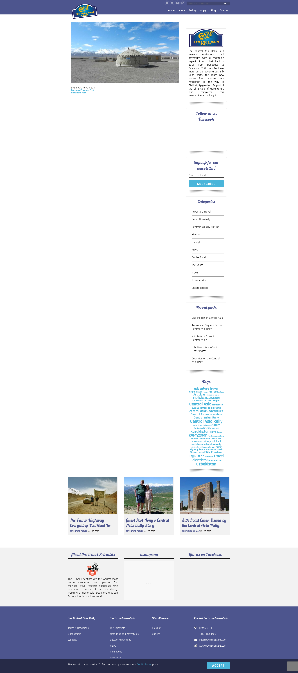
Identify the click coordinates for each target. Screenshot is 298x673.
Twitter (172, 2)
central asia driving (210, 407)
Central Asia (200, 404)
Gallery (192, 10)
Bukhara (215, 397)
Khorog (219, 432)
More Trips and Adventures (124, 634)
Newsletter (116, 657)
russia (220, 449)
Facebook (167, 2)
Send (226, 3)
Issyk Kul (215, 428)
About (181, 10)
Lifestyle (196, 242)
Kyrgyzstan (198, 435)
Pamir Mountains (207, 449)
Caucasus (197, 401)
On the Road (199, 257)
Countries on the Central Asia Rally (206, 360)
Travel (195, 272)
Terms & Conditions (78, 628)
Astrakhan (199, 394)
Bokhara (206, 398)
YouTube (177, 2)
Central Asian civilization (206, 414)
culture (215, 425)
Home (171, 10)
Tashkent (209, 457)
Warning (72, 639)
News (195, 249)
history (207, 428)
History (196, 234)
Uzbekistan (206, 464)
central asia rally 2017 (202, 425)
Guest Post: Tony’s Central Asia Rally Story (147, 523)
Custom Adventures (120, 639)
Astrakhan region (213, 395)
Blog (213, 10)
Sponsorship (74, 634)
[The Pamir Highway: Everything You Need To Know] (92, 514)
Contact (223, 10)
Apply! (203, 10)
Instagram (182, 2)
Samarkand (197, 452)
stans (220, 453)
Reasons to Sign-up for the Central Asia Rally (207, 327)
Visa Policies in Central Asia (207, 318)
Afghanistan (195, 391)
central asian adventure (206, 411)
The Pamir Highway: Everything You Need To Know (90, 523)
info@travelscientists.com (212, 639)
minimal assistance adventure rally (206, 443)
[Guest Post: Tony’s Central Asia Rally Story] (148, 514)
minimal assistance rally (201, 447)
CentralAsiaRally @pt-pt (205, 227)
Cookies (156, 634)
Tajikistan (197, 456)
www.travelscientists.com (212, 645)
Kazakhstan (199, 431)
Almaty (205, 392)
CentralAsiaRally (201, 219)
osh (213, 447)
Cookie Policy (144, 664)
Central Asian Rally (206, 417)
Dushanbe (198, 428)
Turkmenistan (214, 460)
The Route (197, 265)
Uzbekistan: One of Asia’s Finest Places (206, 349)
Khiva (213, 432)
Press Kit (156, 628)
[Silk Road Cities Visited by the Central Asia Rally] (204, 514)
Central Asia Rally (206, 421)
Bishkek (198, 397)
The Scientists (117, 628)
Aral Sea (213, 392)
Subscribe (206, 183)
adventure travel (206, 388)
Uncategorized (200, 288)
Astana (221, 392)
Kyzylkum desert (214, 436)
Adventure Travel (201, 211)
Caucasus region (211, 400)
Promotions (116, 651)
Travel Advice (199, 280)
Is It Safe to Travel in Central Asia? (203, 338)
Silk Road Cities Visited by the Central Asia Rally (204, 523)
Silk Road (211, 452)
